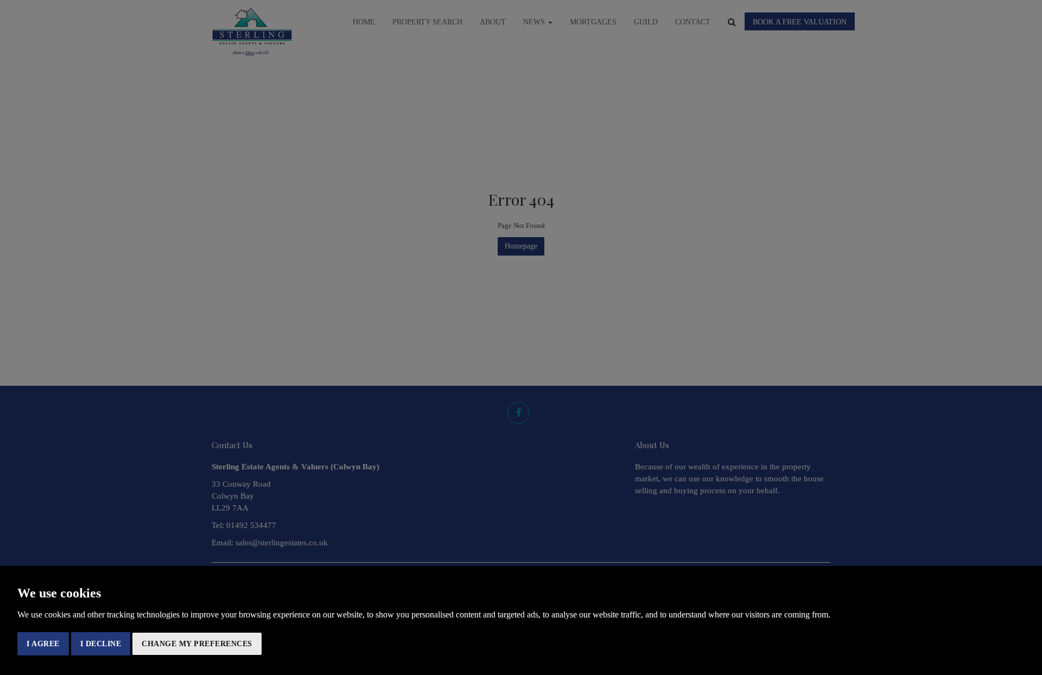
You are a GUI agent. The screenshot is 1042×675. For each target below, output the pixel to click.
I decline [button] (101, 644)
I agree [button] (43, 644)
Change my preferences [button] (197, 644)
